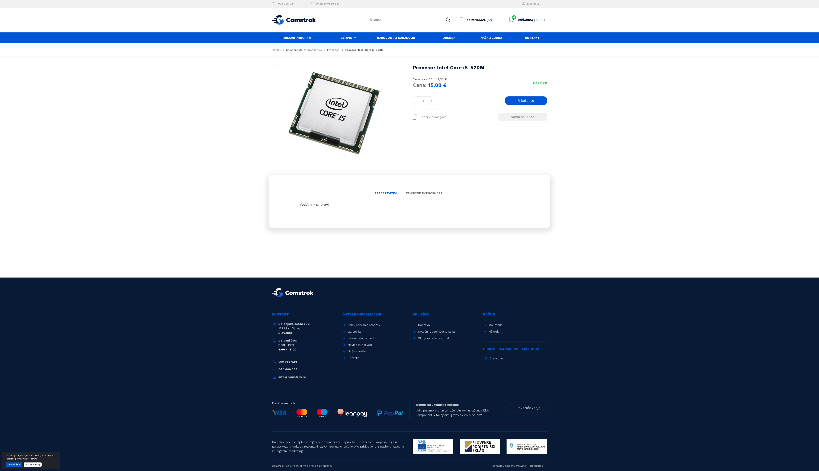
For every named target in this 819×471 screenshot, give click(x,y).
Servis (346, 37)
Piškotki (493, 331)
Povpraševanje (528, 408)
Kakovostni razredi (361, 338)
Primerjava (476, 20)
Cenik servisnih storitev (364, 325)
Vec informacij (33, 464)
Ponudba (447, 37)
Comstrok (496, 358)
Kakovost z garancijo (396, 37)
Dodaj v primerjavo (433, 117)
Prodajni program (295, 37)
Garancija (354, 331)
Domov (276, 49)
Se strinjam (14, 464)
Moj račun (533, 3)
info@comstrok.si (327, 3)
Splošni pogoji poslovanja (436, 331)
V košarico (526, 100)
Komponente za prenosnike (304, 49)
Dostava (424, 325)
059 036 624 (286, 3)
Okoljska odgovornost (433, 338)
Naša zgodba (491, 37)
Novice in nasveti (360, 344)
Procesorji (333, 49)
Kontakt (532, 37)
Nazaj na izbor (522, 117)
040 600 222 (288, 369)
